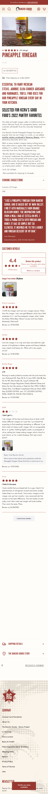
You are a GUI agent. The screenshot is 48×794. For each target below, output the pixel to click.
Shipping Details (15, 644)
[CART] (44, 9)
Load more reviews (24, 518)
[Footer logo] (9, 696)
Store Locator (7, 737)
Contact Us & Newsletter (12, 717)
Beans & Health (8, 742)
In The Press (6, 732)
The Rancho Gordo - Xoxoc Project (16, 727)
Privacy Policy (7, 761)
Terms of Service (8, 766)
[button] (9, 9)
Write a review (33, 270)
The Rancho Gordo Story (19, 653)
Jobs (4, 771)
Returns (5, 756)
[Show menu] (3, 9)
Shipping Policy (8, 752)
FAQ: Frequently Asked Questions (15, 747)
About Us (5, 722)
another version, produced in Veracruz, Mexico (20, 137)
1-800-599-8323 (32, 2)
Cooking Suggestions (12, 180)
